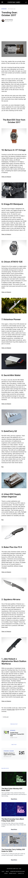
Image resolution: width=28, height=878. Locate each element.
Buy (2, 466)
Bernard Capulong (9, 19)
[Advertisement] (14, 33)
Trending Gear (11, 709)
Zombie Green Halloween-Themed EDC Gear (17, 734)
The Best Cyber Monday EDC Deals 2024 (11, 789)
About (7, 871)
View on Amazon (6, 176)
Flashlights (11, 751)
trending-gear (6, 717)
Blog (3, 871)
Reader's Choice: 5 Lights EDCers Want (9, 753)
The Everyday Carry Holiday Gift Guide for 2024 (13, 850)
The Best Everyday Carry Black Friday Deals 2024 (12, 820)
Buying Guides (4, 8)
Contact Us (21, 873)
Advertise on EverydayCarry (17, 871)
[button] (2, 2)
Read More (14, 799)
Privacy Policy (12, 873)
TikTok (6, 873)
